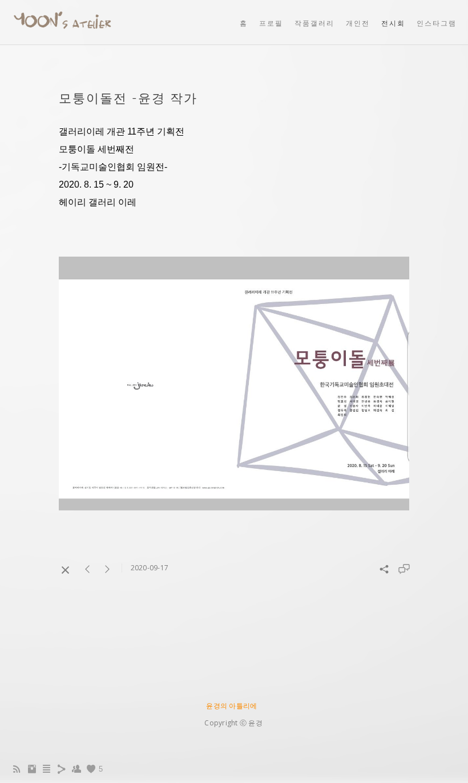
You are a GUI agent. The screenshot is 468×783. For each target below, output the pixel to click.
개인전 (358, 23)
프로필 (271, 23)
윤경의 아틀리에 (231, 706)
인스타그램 (437, 23)
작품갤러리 (314, 23)
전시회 (393, 23)
